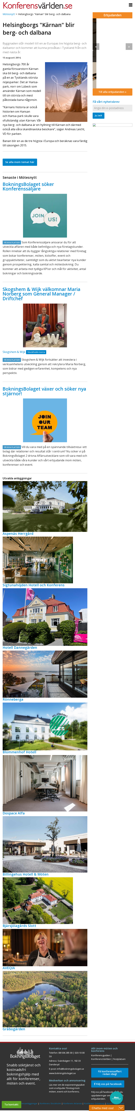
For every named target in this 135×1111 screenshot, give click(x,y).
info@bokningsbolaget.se (70, 1068)
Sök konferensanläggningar (24, 1103)
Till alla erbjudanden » (112, 91)
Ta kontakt (11, 1104)
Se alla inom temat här (19, 162)
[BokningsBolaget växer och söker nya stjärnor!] (45, 420)
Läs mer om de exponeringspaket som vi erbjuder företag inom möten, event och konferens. (67, 1088)
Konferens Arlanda (72, 1103)
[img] (112, 53)
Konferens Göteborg (94, 1103)
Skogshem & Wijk (14, 352)
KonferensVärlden (101, 1059)
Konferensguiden (100, 1055)
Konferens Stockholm (50, 1103)
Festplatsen (119, 1059)
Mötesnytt (9, 14)
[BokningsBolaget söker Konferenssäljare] (45, 216)
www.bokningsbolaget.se (62, 1073)
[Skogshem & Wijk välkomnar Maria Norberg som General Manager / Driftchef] (45, 325)
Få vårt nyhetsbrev (106, 102)
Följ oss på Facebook (108, 1084)
